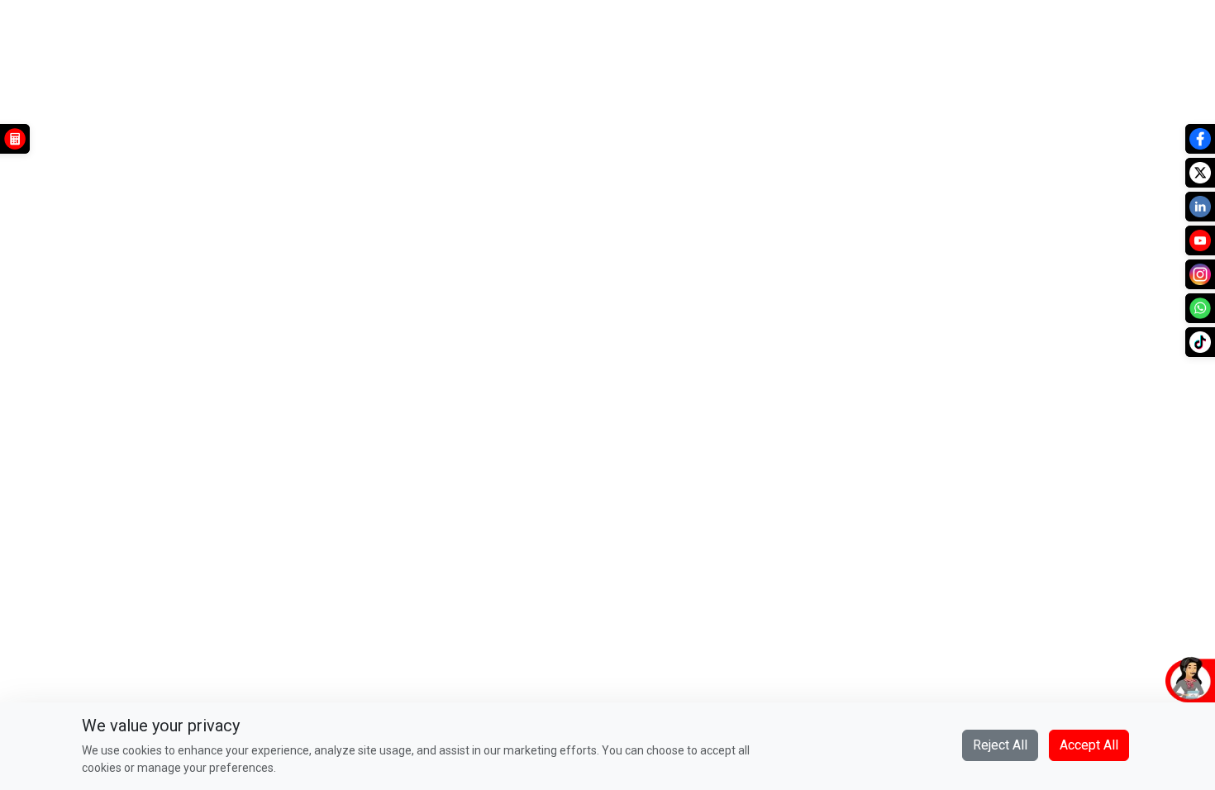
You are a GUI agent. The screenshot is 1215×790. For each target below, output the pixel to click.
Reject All (1000, 745)
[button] (1111, 678)
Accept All (1089, 745)
